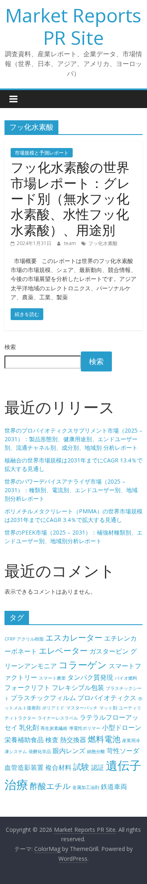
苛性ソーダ (123, 750)
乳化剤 (29, 727)
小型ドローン (121, 727)
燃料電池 (104, 739)
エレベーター (63, 650)
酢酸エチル (50, 785)
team (70, 243)
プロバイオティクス (107, 697)
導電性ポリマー (84, 728)
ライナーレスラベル (58, 718)
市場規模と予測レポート (42, 152)
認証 (97, 767)
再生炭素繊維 (53, 728)
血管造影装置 (24, 767)
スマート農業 (52, 678)
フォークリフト (27, 687)
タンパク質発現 (90, 677)
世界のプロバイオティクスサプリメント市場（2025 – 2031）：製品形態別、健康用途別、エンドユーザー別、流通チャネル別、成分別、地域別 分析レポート (73, 439)
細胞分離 (96, 751)
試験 (81, 766)
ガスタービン (109, 651)
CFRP (9, 639)
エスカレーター (73, 637)
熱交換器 (73, 739)
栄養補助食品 (24, 739)
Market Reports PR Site (73, 26)
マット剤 (108, 708)
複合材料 (58, 767)
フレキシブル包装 (78, 687)
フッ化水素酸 (103, 243)
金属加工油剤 (85, 787)
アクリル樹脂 (30, 639)
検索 (10, 347)
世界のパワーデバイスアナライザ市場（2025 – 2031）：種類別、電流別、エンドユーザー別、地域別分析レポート (71, 489)
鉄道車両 (114, 786)
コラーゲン (82, 664)
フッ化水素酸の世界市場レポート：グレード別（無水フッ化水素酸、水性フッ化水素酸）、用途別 (70, 198)
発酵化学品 (40, 751)
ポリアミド (53, 708)
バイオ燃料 (126, 678)
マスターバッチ (82, 708)
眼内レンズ (69, 750)
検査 (51, 739)
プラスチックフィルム (43, 697)
